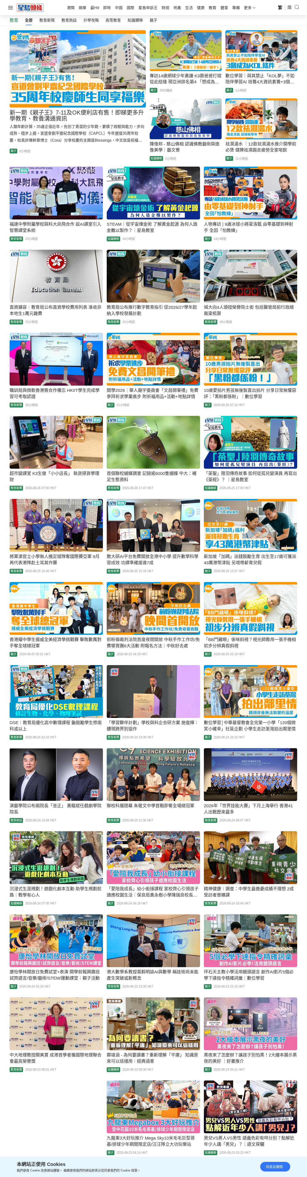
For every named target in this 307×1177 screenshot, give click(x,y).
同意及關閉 (274, 1167)
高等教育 (113, 20)
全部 (29, 20)
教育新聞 (47, 20)
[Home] (30, 7)
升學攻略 (91, 20)
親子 (153, 20)
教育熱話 (69, 20)
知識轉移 (135, 20)
